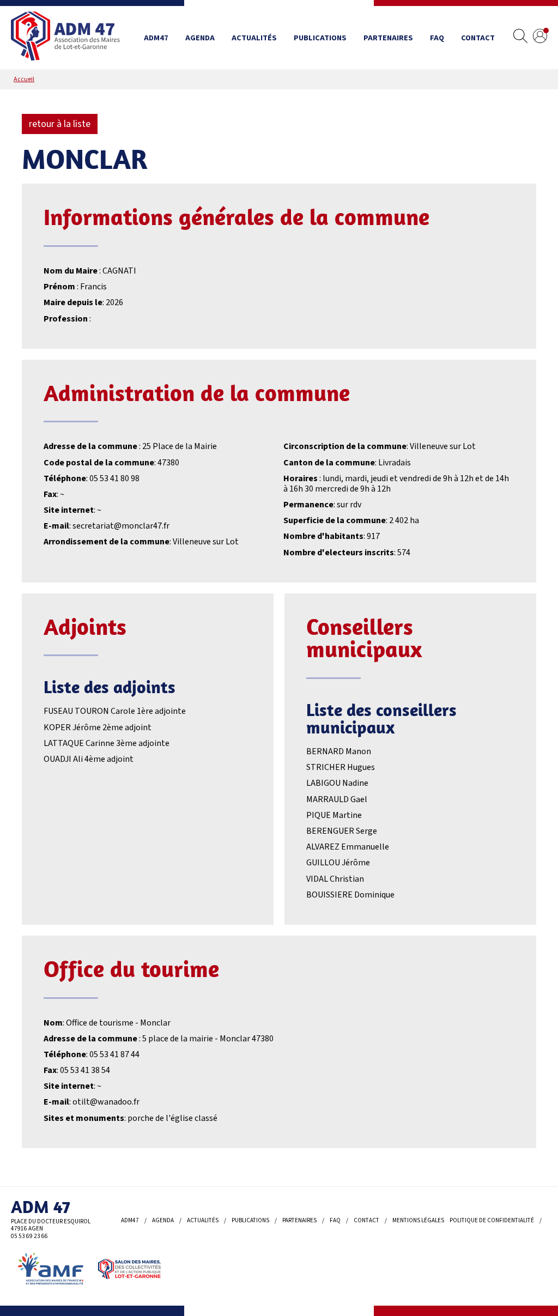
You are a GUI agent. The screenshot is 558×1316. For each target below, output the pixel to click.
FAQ (437, 38)
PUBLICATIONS (320, 38)
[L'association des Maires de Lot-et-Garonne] (65, 37)
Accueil (24, 79)
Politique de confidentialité (492, 1220)
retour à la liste (59, 124)
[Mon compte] (540, 37)
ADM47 (156, 38)
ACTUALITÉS (254, 38)
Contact (478, 38)
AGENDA (200, 38)
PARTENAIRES (388, 38)
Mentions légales (418, 1220)
